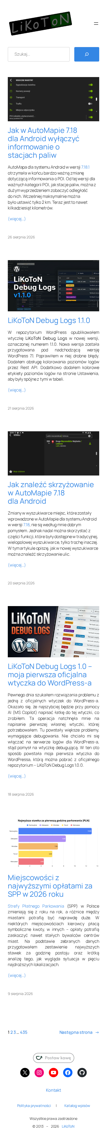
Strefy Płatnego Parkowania (36, 906)
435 (23, 1032)
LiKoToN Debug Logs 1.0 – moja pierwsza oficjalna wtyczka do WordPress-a (50, 674)
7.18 (26, 524)
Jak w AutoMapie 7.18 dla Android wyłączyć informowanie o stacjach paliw (43, 142)
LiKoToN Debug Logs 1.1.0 (49, 320)
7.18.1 (85, 167)
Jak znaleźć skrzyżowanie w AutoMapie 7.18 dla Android (51, 492)
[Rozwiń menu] (96, 23)
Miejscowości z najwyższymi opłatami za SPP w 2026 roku (50, 885)
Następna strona (79, 1032)
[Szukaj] (86, 54)
